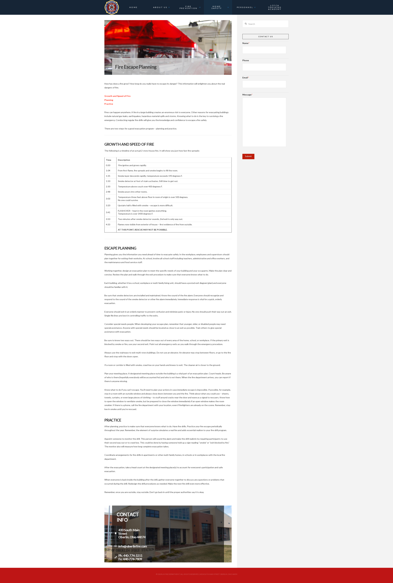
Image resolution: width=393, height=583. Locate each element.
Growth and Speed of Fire (117, 96)
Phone (245, 60)
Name (245, 43)
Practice (108, 103)
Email (245, 77)
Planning (108, 100)
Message (247, 94)
